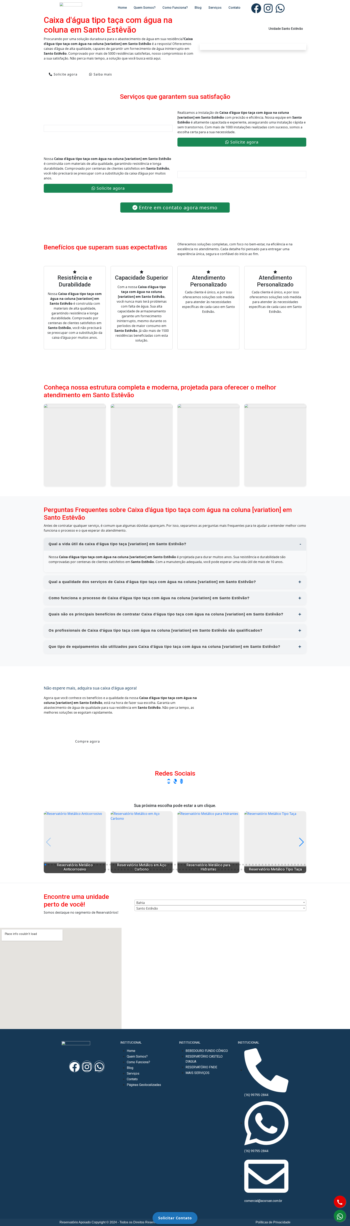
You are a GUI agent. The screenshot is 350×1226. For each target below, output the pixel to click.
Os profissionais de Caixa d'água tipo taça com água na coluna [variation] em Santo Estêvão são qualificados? (155, 630)
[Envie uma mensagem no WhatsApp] (181, 781)
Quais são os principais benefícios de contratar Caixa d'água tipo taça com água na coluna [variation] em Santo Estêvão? (166, 614)
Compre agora (87, 741)
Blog (198, 8)
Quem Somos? (145, 8)
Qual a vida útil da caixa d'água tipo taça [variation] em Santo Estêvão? (117, 544)
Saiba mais (103, 74)
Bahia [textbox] (140, 902)
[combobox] (220, 902)
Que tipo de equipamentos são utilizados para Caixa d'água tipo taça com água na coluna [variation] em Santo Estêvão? (164, 647)
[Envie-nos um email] (168, 781)
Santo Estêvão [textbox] (147, 908)
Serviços (215, 8)
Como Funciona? (175, 8)
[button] (45, 864)
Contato (234, 8)
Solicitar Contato (175, 1217)
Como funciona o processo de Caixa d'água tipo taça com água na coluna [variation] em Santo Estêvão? (149, 598)
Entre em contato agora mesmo (178, 207)
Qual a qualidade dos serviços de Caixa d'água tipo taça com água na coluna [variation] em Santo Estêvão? (152, 582)
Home (122, 8)
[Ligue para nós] (175, 781)
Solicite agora (65, 74)
